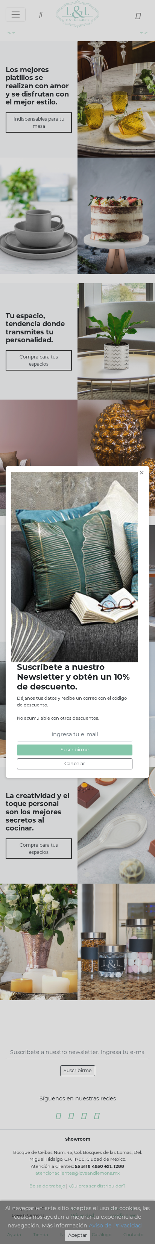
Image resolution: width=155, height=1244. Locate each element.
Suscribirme (75, 749)
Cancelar (74, 763)
